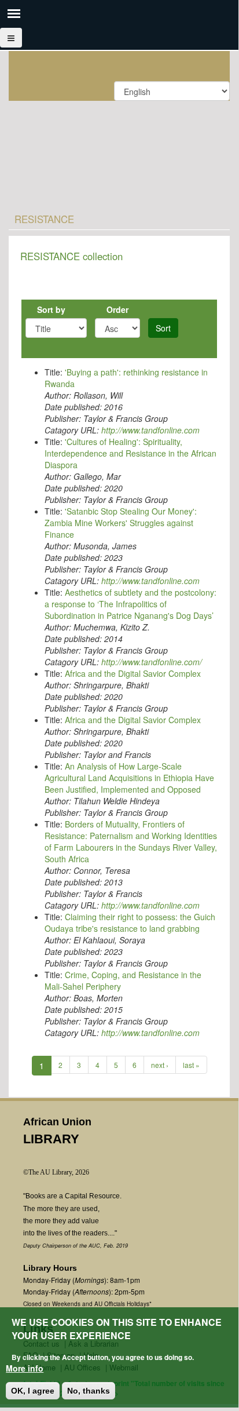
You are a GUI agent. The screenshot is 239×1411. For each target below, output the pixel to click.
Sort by (51, 309)
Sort (163, 328)
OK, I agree (32, 1390)
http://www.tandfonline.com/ (151, 662)
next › (159, 1065)
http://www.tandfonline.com (150, 430)
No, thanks (88, 1390)
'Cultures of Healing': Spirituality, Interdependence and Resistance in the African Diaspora (130, 453)
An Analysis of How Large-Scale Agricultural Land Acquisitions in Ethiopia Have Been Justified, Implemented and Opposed (129, 777)
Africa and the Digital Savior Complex (133, 673)
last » (191, 1065)
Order (117, 309)
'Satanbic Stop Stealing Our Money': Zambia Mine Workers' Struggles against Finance (121, 522)
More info (24, 1368)
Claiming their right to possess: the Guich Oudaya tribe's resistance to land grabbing (130, 922)
